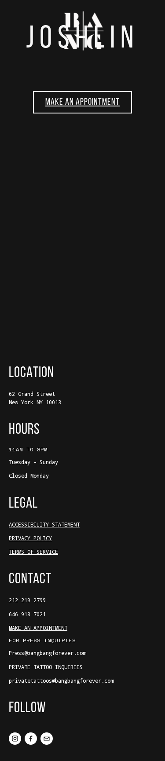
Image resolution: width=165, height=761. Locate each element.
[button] (30, 145)
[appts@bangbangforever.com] (46, 738)
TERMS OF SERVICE (33, 551)
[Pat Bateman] (31, 738)
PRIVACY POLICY (30, 537)
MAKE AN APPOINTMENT (82, 102)
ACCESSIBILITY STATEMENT (44, 524)
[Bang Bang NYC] (15, 738)
